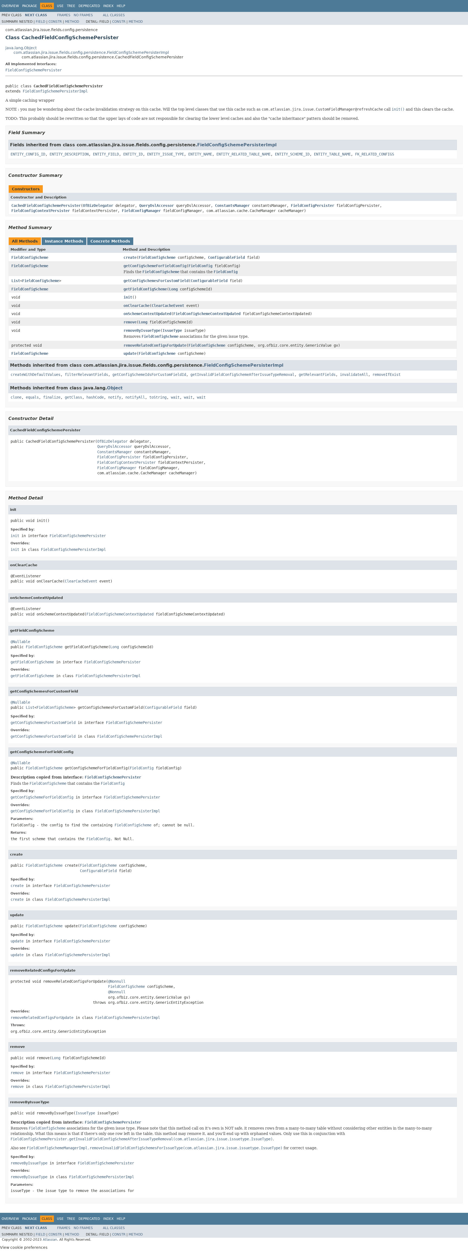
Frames (63, 15)
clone (16, 397)
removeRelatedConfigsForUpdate (154, 345)
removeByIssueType (141, 330)
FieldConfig (200, 266)
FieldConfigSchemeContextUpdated (206, 314)
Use (60, 6)
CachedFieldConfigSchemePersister (46, 205)
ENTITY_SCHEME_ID (292, 154)
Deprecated (89, 6)
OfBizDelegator (98, 205)
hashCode (95, 397)
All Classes (114, 15)
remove (129, 322)
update (129, 353)
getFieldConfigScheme (145, 289)
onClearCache (136, 305)
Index (108, 6)
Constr (55, 22)
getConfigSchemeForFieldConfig (154, 266)
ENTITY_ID (133, 154)
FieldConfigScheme (29, 257)
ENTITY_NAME (200, 154)
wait (175, 397)
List (15, 281)
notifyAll (135, 397)
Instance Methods (64, 241)
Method (72, 22)
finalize (51, 397)
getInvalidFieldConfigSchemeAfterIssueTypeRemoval (242, 374)
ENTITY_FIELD (106, 154)
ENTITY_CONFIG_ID (28, 154)
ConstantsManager (232, 205)
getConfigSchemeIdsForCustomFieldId (149, 374)
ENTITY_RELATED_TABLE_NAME (243, 154)
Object (115, 387)
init (127, 297)
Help (121, 6)
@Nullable (20, 642)
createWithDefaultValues (35, 374)
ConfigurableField (226, 257)
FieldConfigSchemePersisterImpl (55, 91)
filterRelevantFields (86, 374)
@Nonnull (116, 981)
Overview (10, 6)
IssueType (172, 330)
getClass (73, 397)
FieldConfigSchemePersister (33, 70)
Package (29, 6)
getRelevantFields (317, 374)
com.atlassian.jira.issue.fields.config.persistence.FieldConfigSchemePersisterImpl (91, 52)
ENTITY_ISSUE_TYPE (165, 154)
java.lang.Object (21, 48)
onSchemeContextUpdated (147, 314)
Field (40, 22)
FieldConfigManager (141, 210)
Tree (71, 6)
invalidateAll (354, 374)
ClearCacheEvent (168, 305)
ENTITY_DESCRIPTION (69, 154)
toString (158, 397)
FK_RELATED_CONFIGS (374, 154)
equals (32, 397)
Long (173, 289)
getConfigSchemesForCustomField (155, 281)
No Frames (83, 15)
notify (114, 397)
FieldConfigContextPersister (40, 210)
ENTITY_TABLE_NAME (332, 154)
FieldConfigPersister (312, 205)
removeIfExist (386, 374)
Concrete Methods (110, 241)
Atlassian (50, 1239)
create (129, 257)
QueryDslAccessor (156, 205)
